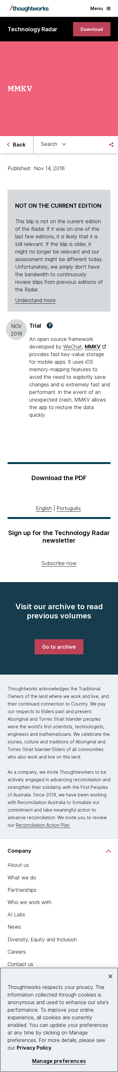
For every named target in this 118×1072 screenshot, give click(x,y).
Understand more (35, 300)
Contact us (20, 964)
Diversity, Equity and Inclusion (42, 939)
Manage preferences (59, 1061)
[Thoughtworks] (29, 8)
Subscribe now (59, 563)
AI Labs (16, 914)
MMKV (93, 346)
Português (69, 508)
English (44, 508)
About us (18, 865)
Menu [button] (96, 8)
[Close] (110, 976)
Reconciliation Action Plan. (43, 825)
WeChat (72, 346)
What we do (22, 877)
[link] (91, 29)
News (14, 927)
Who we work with (29, 902)
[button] (50, 325)
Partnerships (22, 890)
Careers (17, 952)
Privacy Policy (34, 1048)
